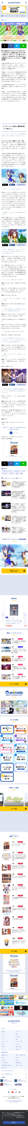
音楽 (3, 1044)
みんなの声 (18, 1036)
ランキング (18, 1031)
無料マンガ (18, 1049)
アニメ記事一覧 (5, 1062)
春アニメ (3, 1057)
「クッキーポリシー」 (10, 1117)
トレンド (3, 1049)
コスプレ (17, 1044)
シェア (13, 184)
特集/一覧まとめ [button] (4, 1052)
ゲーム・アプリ (19, 1041)
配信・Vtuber (18, 1046)
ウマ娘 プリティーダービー (7, 471)
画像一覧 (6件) (22, 184)
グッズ (3, 1039)
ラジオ (3, 1036)
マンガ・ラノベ (5, 1041)
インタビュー (4, 473)
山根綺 (17, 473)
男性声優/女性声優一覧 (6, 1065)
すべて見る (14, 951)
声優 (21, 473)
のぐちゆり (11, 473)
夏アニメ (17, 1057)
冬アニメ (17, 1060)
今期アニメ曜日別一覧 (20, 1055)
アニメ (23, 471)
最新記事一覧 (4, 1055)
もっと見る (14, 808)
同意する (14, 1122)
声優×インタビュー (20, 1065)
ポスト (6, 184)
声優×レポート (5, 1067)
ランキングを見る (14, 684)
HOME (3, 1031)
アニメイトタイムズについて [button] (7, 1070)
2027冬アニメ (17, 471)
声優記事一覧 (18, 1062)
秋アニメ (3, 1060)
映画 (17, 1039)
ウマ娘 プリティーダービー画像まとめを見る (14, 571)
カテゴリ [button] (3, 1028)
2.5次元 (3, 1046)
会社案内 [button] (3, 1077)
